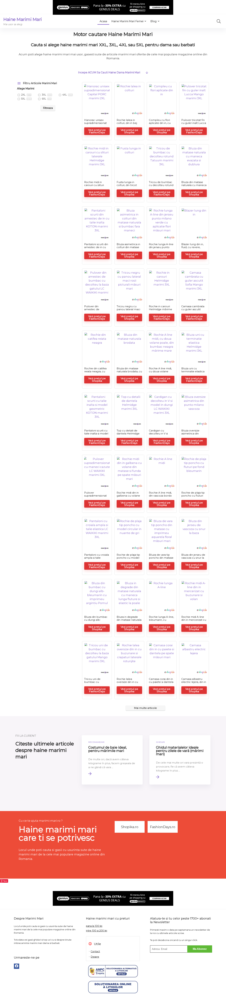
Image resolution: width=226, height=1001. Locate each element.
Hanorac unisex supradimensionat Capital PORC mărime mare (95, 124)
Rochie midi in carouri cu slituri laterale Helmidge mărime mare (95, 187)
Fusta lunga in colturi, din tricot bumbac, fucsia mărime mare (127, 187)
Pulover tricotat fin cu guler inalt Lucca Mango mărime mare (193, 124)
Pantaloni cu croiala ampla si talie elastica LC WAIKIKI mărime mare (96, 559)
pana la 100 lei (94, 925)
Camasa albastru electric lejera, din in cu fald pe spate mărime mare (193, 683)
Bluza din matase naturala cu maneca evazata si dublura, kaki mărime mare (193, 187)
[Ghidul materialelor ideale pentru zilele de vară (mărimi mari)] (179, 760)
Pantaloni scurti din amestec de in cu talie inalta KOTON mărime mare (96, 249)
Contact (95, 951)
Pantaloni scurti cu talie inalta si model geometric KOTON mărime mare (96, 435)
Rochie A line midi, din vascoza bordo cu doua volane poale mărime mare (161, 497)
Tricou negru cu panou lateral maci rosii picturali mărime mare (128, 311)
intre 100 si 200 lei (96, 930)
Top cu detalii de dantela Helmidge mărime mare (128, 433)
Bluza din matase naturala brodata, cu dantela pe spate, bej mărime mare (129, 373)
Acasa (103, 21)
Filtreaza (48, 107)
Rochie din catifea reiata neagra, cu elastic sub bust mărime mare (95, 373)
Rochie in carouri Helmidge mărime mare (160, 309)
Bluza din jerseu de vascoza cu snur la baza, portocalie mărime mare (193, 559)
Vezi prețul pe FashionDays (97, 131)
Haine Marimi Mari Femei (127, 21)
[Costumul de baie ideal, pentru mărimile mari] (112, 760)
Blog (153, 21)
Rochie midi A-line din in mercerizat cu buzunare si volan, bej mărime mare (193, 621)
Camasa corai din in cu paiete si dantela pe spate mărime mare (161, 683)
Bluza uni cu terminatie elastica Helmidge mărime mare (192, 373)
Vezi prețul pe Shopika (129, 131)
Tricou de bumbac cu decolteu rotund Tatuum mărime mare (161, 187)
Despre (95, 956)
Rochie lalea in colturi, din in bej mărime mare (127, 123)
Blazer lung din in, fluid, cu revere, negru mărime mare (192, 249)
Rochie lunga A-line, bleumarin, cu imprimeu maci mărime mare (161, 621)
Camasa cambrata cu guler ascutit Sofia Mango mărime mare (192, 311)
